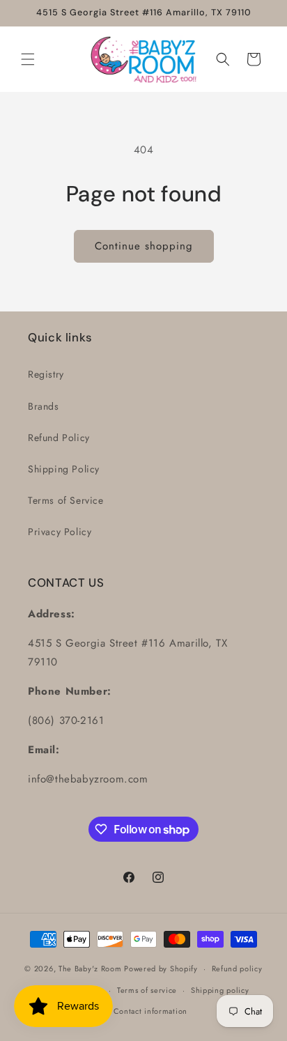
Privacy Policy (59, 532)
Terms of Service (66, 500)
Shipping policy (220, 990)
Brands (43, 406)
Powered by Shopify (161, 968)
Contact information (150, 1011)
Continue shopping (144, 246)
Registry (46, 374)
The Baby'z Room (90, 968)
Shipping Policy (64, 469)
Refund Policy (59, 438)
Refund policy (237, 968)
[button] (28, 59)
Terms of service (147, 990)
